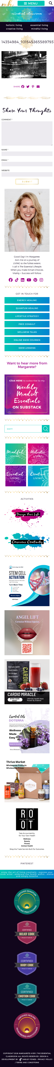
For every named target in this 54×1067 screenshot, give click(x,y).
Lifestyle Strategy (27, 316)
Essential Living (39, 25)
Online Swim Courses (27, 340)
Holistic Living (14, 25)
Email (5, 160)
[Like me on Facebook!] (11, 279)
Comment (7, 119)
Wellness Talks (27, 332)
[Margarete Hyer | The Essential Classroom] (8, 4)
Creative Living (14, 28)
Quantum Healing (27, 308)
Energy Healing (27, 300)
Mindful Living (39, 28)
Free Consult (27, 324)
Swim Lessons (27, 348)
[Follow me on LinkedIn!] (22, 279)
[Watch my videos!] (29, 279)
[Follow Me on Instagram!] (41, 279)
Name (5, 150)
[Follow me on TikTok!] (16, 279)
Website (6, 170)
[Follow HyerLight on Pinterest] (35, 279)
